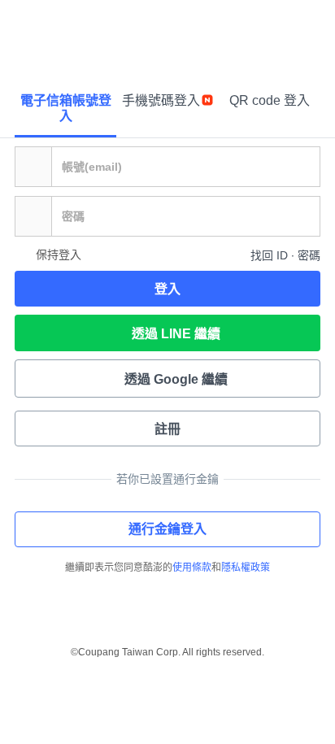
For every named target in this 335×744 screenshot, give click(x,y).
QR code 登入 (269, 100)
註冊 (167, 429)
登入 (167, 289)
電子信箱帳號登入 (65, 108)
